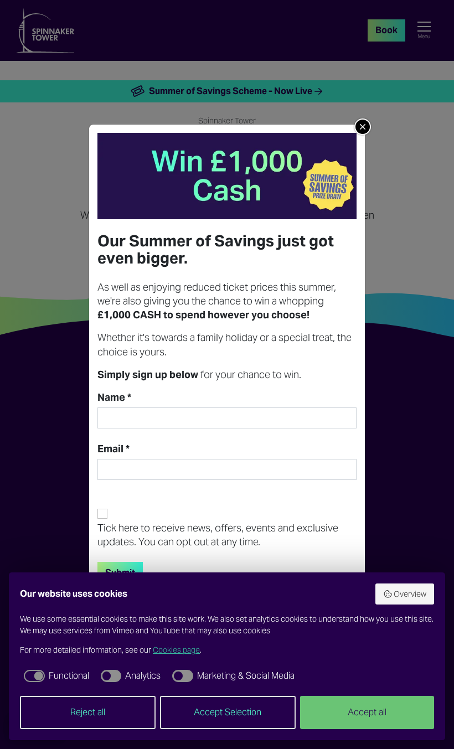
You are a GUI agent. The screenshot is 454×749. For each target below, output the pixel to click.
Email (113, 448)
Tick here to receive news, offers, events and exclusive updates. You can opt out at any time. (217, 534)
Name (114, 397)
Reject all (87, 712)
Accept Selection (227, 712)
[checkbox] (54, 676)
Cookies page (176, 650)
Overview (410, 594)
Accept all (367, 712)
